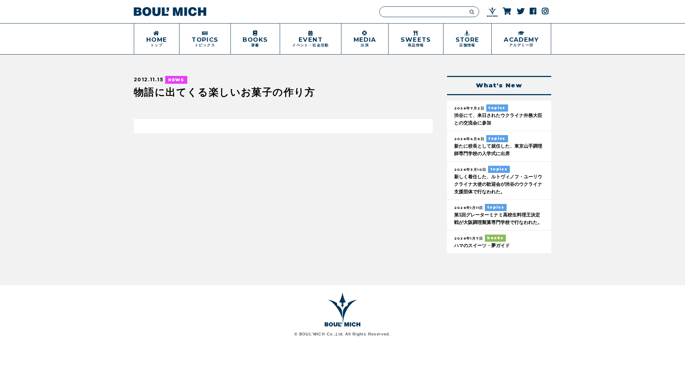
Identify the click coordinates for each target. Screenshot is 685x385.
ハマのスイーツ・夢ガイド (482, 245)
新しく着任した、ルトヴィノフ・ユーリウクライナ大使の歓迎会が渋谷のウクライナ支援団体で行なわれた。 (498, 184)
